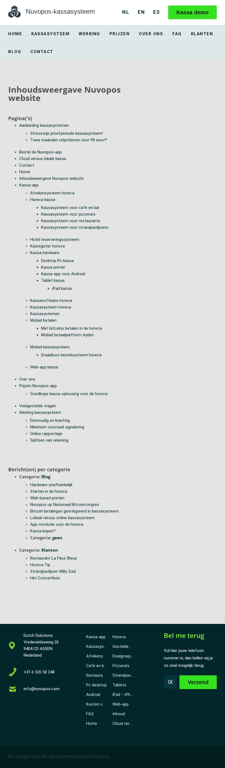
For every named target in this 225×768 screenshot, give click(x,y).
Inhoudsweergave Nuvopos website (51, 178)
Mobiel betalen (43, 320)
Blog (14, 51)
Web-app (121, 704)
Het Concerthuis (45, 578)
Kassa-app (29, 185)
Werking (89, 33)
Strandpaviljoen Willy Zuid (53, 571)
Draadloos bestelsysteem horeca (71, 355)
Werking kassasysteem (40, 412)
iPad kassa (62, 288)
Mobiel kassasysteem (50, 347)
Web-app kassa (44, 367)
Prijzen (119, 33)
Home (15, 33)
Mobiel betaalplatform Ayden (67, 334)
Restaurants (97, 675)
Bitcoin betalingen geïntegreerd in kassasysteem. (74, 511)
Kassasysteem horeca (50, 307)
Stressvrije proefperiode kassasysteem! (66, 133)
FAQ (177, 33)
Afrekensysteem (98, 656)
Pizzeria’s (121, 665)
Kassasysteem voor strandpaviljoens (74, 227)
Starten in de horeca (48, 491)
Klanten (202, 33)
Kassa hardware (44, 252)
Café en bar (97, 665)
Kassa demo (192, 12)
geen (57, 537)
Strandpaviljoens (124, 675)
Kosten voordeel (98, 704)
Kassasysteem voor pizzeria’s (68, 214)
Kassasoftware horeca (51, 300)
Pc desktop (96, 684)
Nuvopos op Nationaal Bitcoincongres (64, 504)
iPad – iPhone (124, 694)
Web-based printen (47, 498)
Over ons (151, 33)
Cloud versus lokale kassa (42, 158)
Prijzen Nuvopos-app (38, 385)
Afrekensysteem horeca (52, 193)
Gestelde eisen (124, 646)
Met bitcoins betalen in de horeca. (72, 328)
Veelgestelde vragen (37, 405)
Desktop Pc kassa (57, 260)
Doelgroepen (124, 656)
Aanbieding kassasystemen (44, 125)
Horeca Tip (40, 564)
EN (141, 12)
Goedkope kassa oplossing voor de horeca (69, 393)
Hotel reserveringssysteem (54, 239)
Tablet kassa (52, 280)
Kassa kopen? (43, 530)
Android (93, 694)
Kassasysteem (50, 33)
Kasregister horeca (47, 246)
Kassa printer (53, 267)
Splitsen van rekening (49, 440)
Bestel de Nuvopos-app (40, 152)
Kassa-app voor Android (63, 273)
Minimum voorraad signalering (57, 427)
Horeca (119, 636)
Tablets (119, 684)
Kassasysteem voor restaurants (70, 220)
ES (156, 12)
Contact (42, 51)
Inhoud (119, 713)
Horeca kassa (42, 199)
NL (126, 12)
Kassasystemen (45, 313)
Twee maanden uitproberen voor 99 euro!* (68, 139)
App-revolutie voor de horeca (56, 524)
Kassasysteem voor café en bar (70, 207)
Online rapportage (46, 433)
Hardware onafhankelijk (51, 484)
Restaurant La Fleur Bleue (53, 558)
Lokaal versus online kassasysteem (62, 517)
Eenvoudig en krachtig (50, 420)
